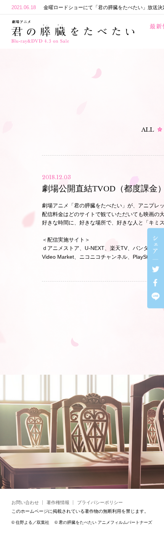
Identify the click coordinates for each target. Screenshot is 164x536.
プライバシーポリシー (100, 502)
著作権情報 (58, 502)
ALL (147, 129)
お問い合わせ (25, 502)
